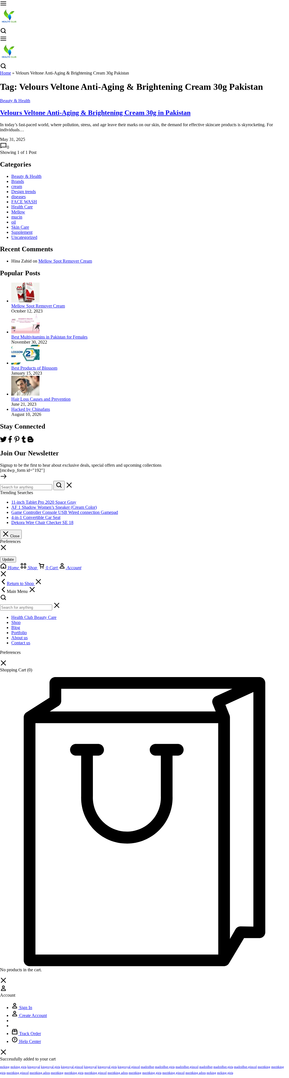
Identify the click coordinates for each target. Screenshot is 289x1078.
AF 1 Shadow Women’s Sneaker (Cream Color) (54, 507)
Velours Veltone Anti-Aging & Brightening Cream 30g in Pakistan (95, 112)
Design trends (23, 191)
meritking (264, 1066)
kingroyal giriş (50, 1066)
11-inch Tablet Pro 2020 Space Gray (43, 502)
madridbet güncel (187, 1066)
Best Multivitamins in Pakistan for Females (49, 337)
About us (19, 637)
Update (8, 559)
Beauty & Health (15, 100)
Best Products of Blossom (34, 368)
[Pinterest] (17, 441)
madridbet (147, 1066)
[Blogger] (30, 441)
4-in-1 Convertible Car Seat (35, 517)
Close (14, 536)
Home (5, 73)
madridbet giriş (165, 1066)
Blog (15, 627)
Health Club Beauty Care (33, 617)
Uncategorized (24, 237)
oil (13, 222)
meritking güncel (17, 1072)
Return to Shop (21, 583)
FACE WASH (24, 201)
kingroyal (33, 1066)
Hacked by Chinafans (30, 409)
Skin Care (20, 227)
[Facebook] (10, 441)
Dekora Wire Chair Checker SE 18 (42, 522)
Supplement (21, 232)
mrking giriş (18, 1066)
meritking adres (40, 1072)
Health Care (22, 206)
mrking (5, 1066)
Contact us (20, 642)
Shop (16, 622)
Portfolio (19, 632)
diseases (18, 196)
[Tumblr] (23, 441)
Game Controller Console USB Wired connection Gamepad (64, 512)
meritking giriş (74, 1072)
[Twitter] (3, 441)
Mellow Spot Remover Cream (65, 261)
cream (16, 186)
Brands (17, 181)
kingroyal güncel (72, 1066)
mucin (16, 217)
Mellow (18, 212)
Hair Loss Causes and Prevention (41, 399)
